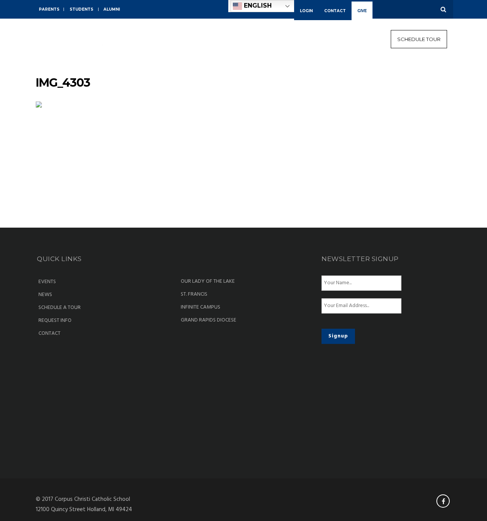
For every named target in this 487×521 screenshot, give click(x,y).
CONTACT (335, 10)
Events (47, 282)
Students (81, 9)
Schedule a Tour (59, 307)
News (45, 295)
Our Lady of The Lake (208, 281)
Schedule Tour (419, 39)
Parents (49, 9)
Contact (49, 333)
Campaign (427, 67)
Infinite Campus (200, 307)
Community (348, 67)
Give (362, 10)
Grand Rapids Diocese (208, 320)
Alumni (111, 9)
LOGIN (306, 10)
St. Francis (194, 294)
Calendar (389, 67)
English (257, 5)
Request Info (55, 320)
